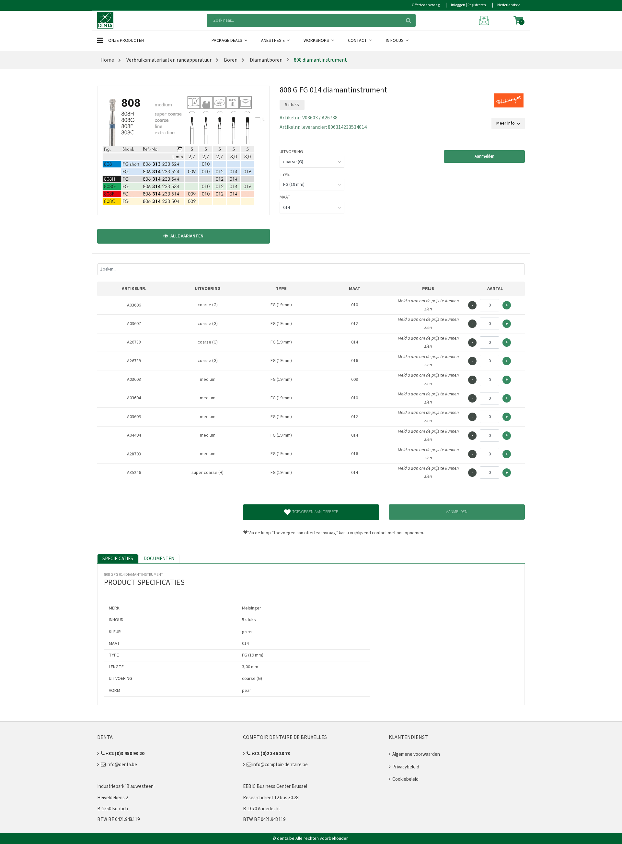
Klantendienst (408, 737)
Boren (230, 60)
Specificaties (117, 558)
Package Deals (227, 40)
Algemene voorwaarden (416, 754)
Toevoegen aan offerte (315, 512)
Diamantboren (265, 60)
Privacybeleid (405, 767)
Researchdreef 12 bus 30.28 (270, 797)
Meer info (506, 123)
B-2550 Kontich (112, 808)
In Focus (395, 40)
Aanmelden (484, 156)
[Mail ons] (485, 20)
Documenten (159, 558)
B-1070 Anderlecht (261, 808)
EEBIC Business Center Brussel (275, 786)
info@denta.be (121, 764)
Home (107, 60)
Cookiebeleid (405, 779)
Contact (358, 40)
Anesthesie (273, 40)
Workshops (317, 40)
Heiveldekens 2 (112, 797)
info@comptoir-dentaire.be (279, 764)
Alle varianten (186, 236)
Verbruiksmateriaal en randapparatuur (168, 60)
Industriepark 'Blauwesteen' (126, 786)
